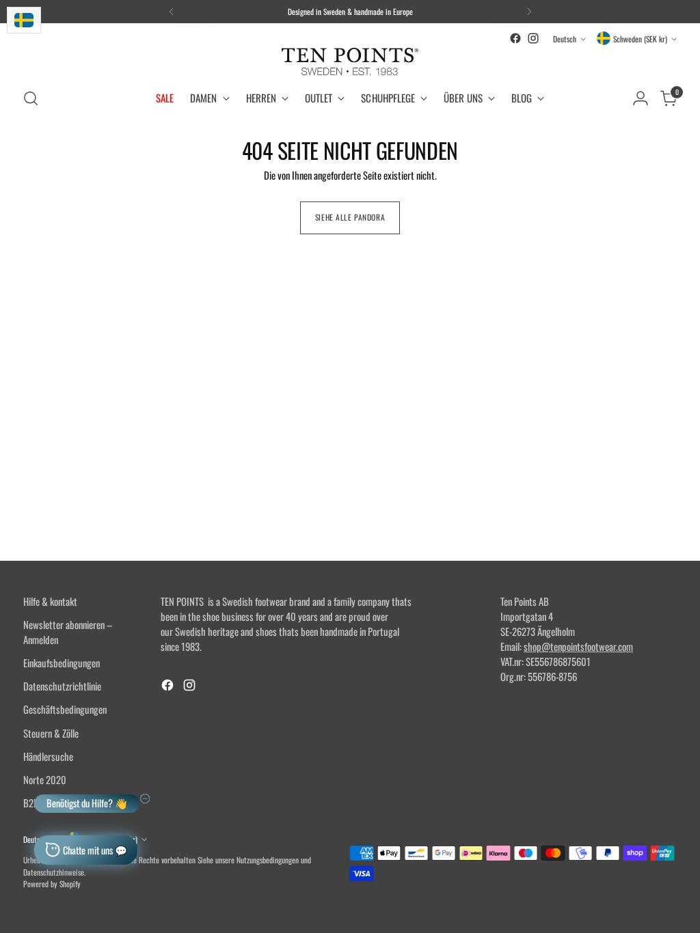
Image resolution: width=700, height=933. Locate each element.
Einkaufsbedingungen (61, 662)
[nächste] (529, 11)
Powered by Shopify (52, 883)
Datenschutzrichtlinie (62, 685)
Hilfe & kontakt (50, 601)
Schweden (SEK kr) (640, 38)
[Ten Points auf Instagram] (533, 38)
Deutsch (564, 38)
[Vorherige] (172, 11)
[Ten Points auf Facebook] (515, 38)
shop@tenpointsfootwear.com (578, 646)
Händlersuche (48, 756)
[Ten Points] (350, 61)
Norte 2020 (44, 779)
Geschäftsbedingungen (65, 708)
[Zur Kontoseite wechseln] (640, 98)
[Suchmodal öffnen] (30, 98)
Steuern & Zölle (51, 732)
